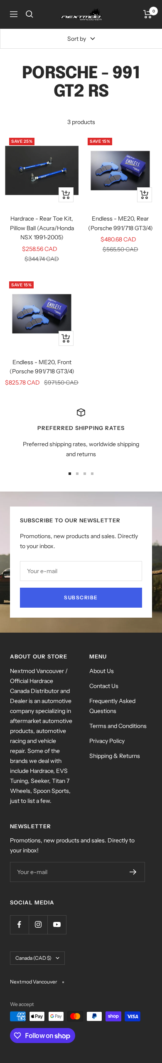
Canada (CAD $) (33, 958)
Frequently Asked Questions (112, 706)
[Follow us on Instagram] (38, 924)
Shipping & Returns (114, 756)
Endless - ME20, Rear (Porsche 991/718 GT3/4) (120, 223)
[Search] (29, 14)
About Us (101, 671)
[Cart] (147, 14)
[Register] (133, 872)
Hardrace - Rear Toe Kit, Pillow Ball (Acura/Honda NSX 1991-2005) (42, 228)
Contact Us (103, 686)
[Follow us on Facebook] (19, 924)
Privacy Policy (107, 741)
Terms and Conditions (118, 726)
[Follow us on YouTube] (56, 924)
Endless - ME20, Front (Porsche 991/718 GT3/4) (42, 366)
